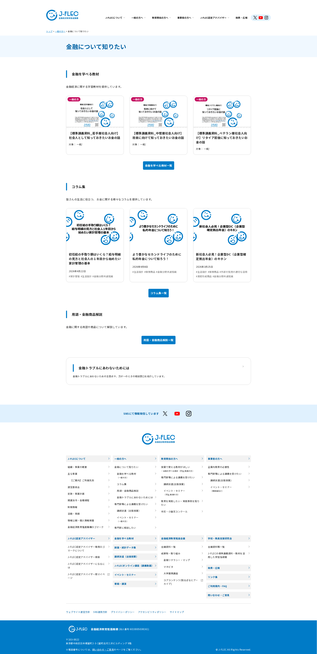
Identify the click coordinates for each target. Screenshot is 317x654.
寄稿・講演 (120, 583)
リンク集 (212, 577)
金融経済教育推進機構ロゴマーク (86, 527)
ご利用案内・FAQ (217, 586)
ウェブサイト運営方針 (78, 612)
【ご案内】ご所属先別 (82, 480)
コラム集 (121, 484)
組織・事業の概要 (77, 467)
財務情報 (72, 507)
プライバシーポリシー (123, 612)
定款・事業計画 (76, 493)
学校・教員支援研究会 (220, 538)
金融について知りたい (126, 467)
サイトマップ (177, 612)
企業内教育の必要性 (218, 467)
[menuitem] (115, 18)
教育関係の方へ (160, 17)
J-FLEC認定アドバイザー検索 (84, 557)
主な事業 (72, 473)
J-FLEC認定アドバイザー (213, 17)
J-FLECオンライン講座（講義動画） (134, 565)
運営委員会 (74, 487)
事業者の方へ (184, 17)
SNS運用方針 (100, 612)
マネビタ (168, 566)
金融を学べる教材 (124, 538)
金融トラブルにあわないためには (135, 497)
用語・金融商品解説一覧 (158, 340)
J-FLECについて (113, 17)
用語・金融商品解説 (128, 490)
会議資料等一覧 (216, 546)
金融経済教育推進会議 (173, 538)
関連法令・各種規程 (78, 500)
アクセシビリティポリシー (152, 612)
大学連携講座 (171, 573)
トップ (49, 31)
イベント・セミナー (125, 574)
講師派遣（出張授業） (129, 510)
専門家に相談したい (125, 527)
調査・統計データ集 (125, 547)
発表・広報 (242, 17)
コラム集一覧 (158, 293)
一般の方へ (137, 17)
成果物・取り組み (170, 553)
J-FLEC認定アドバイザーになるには (86, 565)
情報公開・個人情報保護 (81, 520)
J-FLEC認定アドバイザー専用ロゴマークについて (86, 548)
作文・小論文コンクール (174, 511)
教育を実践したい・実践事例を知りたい (180, 502)
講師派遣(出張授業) (174, 484)
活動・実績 (74, 513)
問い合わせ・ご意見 (218, 595)
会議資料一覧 (168, 546)
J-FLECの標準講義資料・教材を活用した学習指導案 (226, 555)
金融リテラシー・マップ (177, 560)
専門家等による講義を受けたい (131, 504)
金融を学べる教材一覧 (158, 165)
